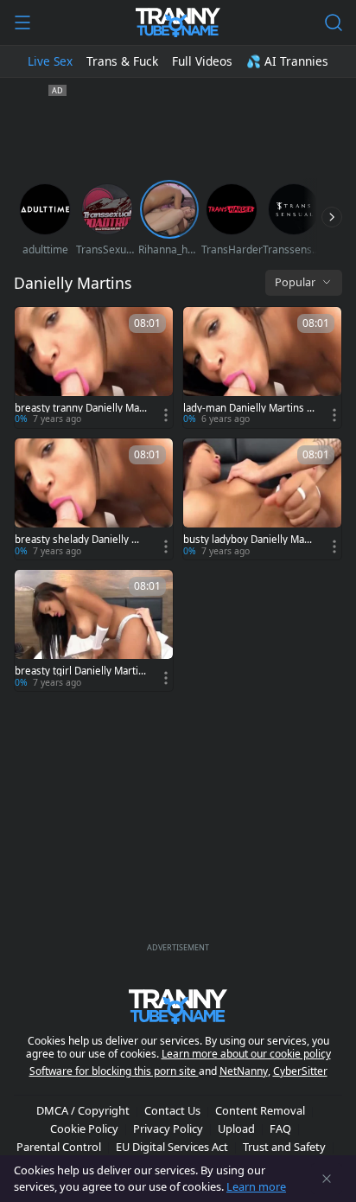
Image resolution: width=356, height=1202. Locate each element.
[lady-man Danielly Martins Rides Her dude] (262, 367)
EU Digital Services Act (172, 1146)
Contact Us (172, 1110)
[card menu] (166, 415)
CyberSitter (300, 1071)
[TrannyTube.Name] (177, 22)
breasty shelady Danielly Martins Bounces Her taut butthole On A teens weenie (80, 539)
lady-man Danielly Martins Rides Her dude (249, 408)
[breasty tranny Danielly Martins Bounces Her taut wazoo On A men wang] (94, 367)
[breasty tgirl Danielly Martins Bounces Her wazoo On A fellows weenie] (94, 630)
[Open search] (333, 22)
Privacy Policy (168, 1128)
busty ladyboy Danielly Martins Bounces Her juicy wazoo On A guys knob (249, 539)
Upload (236, 1128)
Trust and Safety (284, 1146)
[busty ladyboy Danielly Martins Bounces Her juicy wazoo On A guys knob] (262, 498)
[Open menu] (22, 22)
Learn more (256, 1186)
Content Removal (260, 1110)
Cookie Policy (84, 1128)
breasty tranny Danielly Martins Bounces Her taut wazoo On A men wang (81, 408)
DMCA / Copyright (83, 1110)
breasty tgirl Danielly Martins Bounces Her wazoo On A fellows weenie (81, 671)
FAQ (280, 1128)
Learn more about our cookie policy (246, 1053)
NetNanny (243, 1071)
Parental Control (58, 1146)
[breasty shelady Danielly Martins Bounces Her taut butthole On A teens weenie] (94, 498)
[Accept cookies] (326, 1178)
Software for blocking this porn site (114, 1071)
